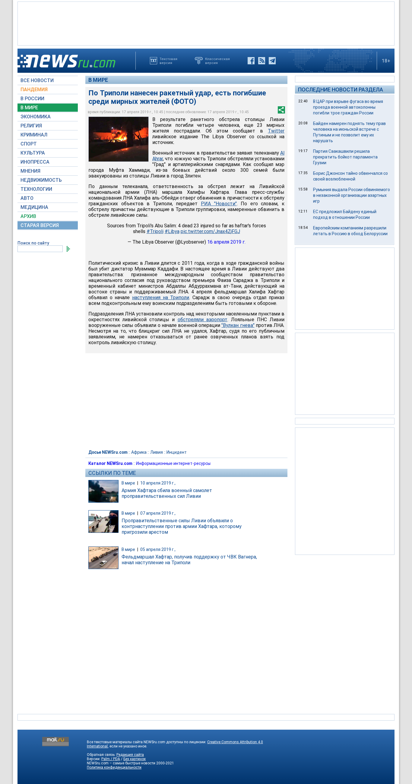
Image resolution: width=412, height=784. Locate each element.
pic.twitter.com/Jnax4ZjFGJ (210, 231)
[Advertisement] (206, 23)
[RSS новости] (261, 60)
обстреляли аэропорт (202, 319)
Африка (139, 452)
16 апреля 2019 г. (226, 242)
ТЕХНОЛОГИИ (36, 189)
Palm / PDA (110, 759)
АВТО (27, 198)
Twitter (276, 131)
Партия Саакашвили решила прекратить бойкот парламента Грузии (345, 157)
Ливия (156, 452)
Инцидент (176, 452)
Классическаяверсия (217, 60)
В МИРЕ (29, 107)
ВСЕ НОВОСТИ (37, 80)
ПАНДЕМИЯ (34, 89)
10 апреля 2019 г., (158, 483)
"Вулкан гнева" (237, 325)
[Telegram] (272, 60)
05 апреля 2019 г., (158, 549)
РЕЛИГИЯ (31, 126)
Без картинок (134, 759)
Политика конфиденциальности (114, 767)
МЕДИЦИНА (34, 207)
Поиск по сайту (33, 243)
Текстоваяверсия (168, 60)
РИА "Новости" (219, 203)
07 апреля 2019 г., (158, 513)
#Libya (172, 231)
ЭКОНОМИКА (36, 117)
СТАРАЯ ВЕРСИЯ (40, 225)
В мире (98, 80)
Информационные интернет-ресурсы (173, 463)
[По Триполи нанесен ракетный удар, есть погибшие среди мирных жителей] (118, 139)
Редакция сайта (130, 755)
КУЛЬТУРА (33, 153)
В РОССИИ (32, 98)
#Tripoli (155, 231)
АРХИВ (28, 216)
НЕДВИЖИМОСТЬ (41, 180)
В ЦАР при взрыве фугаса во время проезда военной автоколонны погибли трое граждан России (348, 107)
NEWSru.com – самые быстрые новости (121, 763)
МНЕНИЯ (30, 171)
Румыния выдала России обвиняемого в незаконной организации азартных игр (351, 195)
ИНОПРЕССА (35, 162)
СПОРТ (29, 144)
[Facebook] (251, 60)
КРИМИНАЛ (34, 135)
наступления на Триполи (160, 297)
